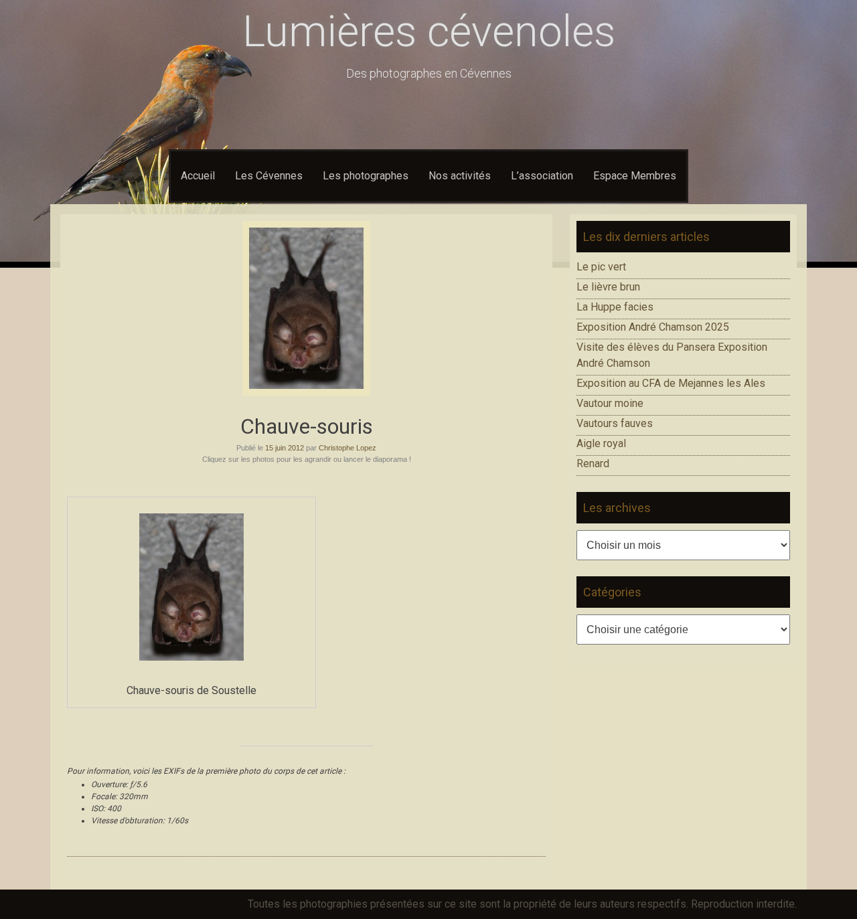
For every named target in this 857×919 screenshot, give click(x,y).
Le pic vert (601, 266)
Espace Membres (634, 175)
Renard (592, 463)
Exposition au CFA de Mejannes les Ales (670, 383)
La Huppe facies (614, 307)
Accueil (198, 175)
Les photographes (365, 175)
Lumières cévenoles (428, 32)
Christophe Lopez (347, 448)
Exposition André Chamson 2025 (652, 327)
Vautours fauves (614, 423)
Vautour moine (609, 403)
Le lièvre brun (608, 286)
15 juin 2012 (284, 448)
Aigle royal (601, 443)
